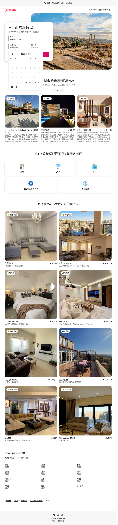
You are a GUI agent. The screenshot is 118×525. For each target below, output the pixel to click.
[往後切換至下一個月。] (39, 54)
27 (30, 82)
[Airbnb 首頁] (10, 9)
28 (35, 82)
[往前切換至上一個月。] (12, 54)
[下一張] (62, 90)
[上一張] (54, 90)
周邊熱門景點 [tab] (9, 458)
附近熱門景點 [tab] (23, 458)
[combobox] (28, 39)
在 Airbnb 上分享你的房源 (99, 9)
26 (26, 82)
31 (17, 87)
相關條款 (61, 521)
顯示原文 (69, 3)
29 (39, 82)
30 (12, 87)
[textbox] (18, 47)
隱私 (53, 521)
